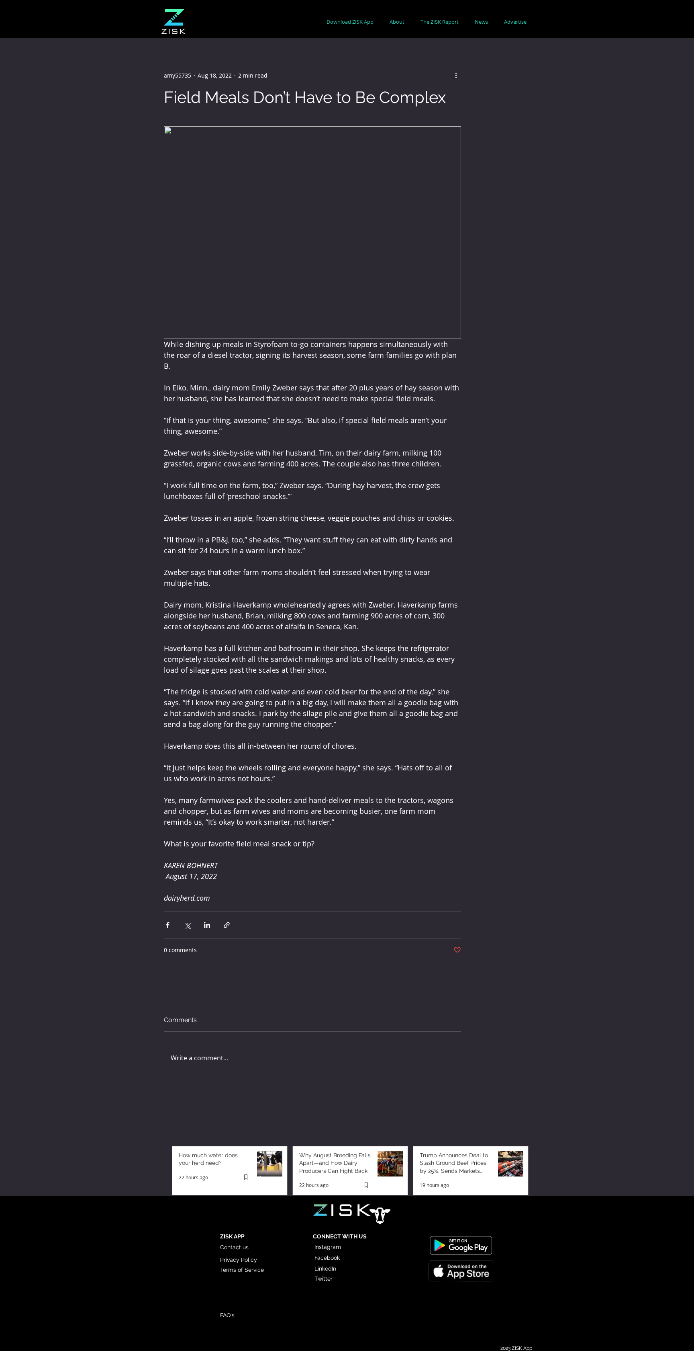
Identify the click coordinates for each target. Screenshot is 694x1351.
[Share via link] (227, 925)
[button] (397, 22)
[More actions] (456, 75)
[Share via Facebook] (167, 925)
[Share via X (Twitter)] (187, 925)
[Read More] (460, 1272)
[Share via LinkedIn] (207, 925)
